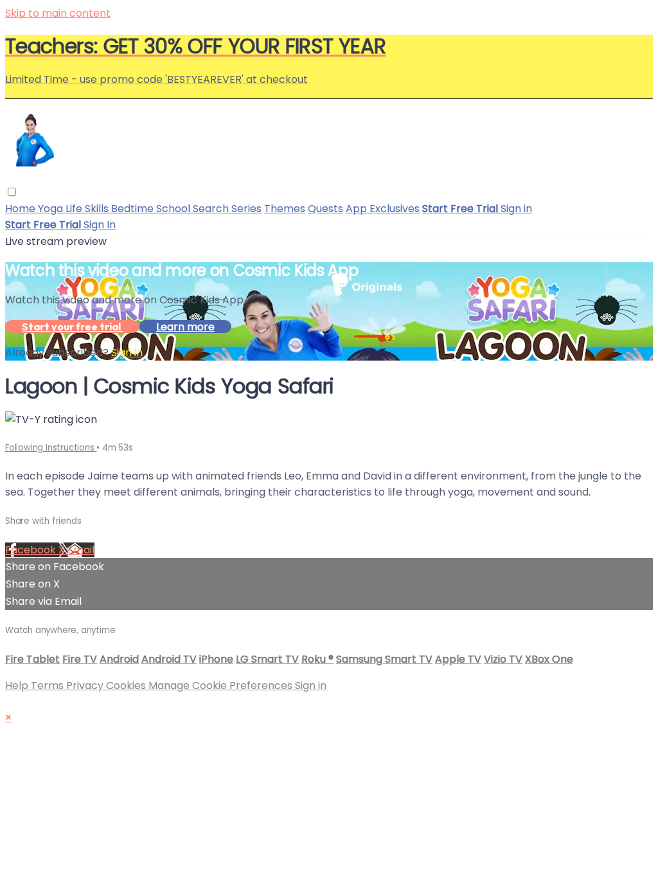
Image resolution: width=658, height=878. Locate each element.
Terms (48, 685)
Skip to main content (58, 13)
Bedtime (133, 208)
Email (80, 549)
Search (212, 208)
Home (21, 208)
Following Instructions (50, 448)
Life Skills (88, 208)
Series (246, 208)
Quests (325, 208)
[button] (12, 192)
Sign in (516, 208)
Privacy (86, 685)
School (174, 208)
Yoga (52, 208)
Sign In (100, 224)
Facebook (31, 549)
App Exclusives (383, 208)
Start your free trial (72, 326)
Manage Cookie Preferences (221, 685)
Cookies (127, 685)
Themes (284, 208)
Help (18, 685)
